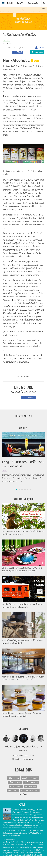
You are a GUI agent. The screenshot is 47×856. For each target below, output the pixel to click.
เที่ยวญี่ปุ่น (20, 3)
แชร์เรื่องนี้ (29, 397)
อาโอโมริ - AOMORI (31, 782)
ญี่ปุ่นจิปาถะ (6, 40)
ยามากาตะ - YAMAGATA (30, 790)
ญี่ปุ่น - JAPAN (13, 778)
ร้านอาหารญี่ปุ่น (34, 3)
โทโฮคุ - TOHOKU (15, 782)
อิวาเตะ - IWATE (16, 786)
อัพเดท (4, 470)
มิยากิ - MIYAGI (30, 786)
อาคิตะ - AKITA (13, 790)
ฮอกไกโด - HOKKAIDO (30, 778)
